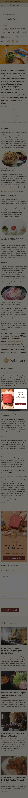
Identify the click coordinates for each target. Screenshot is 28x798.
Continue (20, 404)
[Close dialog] (26, 390)
